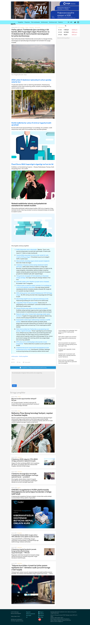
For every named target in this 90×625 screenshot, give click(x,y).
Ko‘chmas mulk (53, 22)
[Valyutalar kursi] (75, 22)
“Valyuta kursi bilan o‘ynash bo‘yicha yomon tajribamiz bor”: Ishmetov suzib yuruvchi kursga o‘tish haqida (30, 567)
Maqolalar (27, 22)
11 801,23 (66, 29)
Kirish (14, 385)
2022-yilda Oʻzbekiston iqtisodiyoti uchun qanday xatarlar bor (31, 81)
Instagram (41, 615)
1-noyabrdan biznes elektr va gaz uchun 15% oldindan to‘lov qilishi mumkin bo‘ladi (25, 535)
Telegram (41, 612)
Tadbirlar (60, 22)
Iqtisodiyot (19, 457)
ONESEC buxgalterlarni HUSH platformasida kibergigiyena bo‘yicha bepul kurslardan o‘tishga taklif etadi (31, 492)
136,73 (65, 34)
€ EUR (60, 32)
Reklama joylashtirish (30, 613)
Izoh (19, 362)
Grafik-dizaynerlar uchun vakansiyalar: (26, 249)
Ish (26, 617)
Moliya (19, 396)
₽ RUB (60, 34)
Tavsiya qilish (27, 362)
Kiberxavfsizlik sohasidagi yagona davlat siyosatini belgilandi (32, 261)
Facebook (41, 613)
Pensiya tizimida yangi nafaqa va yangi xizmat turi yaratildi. (32, 308)
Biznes (19, 411)
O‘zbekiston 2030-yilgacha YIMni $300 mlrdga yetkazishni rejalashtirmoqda (24, 460)
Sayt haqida (28, 615)
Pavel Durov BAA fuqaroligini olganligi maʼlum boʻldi (32, 164)
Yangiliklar (20, 22)
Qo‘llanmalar (44, 22)
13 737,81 (66, 32)
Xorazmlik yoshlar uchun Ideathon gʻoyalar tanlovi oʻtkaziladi (32, 281)
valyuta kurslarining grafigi (63, 38)
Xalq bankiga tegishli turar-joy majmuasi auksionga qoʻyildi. (32, 298)
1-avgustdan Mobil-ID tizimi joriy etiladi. (27, 302)
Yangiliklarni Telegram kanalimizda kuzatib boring (33, 367)
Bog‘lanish (28, 612)
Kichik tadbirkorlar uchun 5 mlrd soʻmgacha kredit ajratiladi (31, 124)
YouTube (41, 617)
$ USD (60, 29)
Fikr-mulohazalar (35, 22)
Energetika (19, 533)
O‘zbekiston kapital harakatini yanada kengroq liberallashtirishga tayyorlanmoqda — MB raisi (23, 551)
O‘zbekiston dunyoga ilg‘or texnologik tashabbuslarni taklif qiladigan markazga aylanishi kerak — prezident (24, 475)
